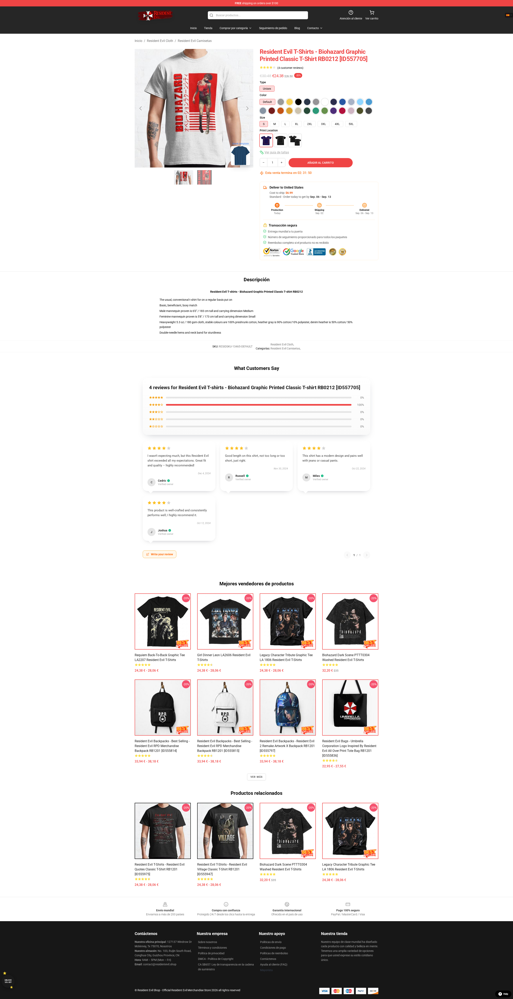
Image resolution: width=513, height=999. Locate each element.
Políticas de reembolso (274, 953)
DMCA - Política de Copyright (215, 958)
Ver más (256, 777)
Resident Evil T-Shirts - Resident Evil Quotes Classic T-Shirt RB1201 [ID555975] (160, 869)
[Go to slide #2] (204, 177)
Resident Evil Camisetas (195, 41)
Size (262, 117)
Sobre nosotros (207, 942)
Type (263, 82)
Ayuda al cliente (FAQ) (273, 964)
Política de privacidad (211, 953)
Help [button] (505, 994)
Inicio (138, 41)
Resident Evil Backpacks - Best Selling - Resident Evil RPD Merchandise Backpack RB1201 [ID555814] (162, 746)
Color (263, 95)
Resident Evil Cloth (160, 41)
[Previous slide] (141, 108)
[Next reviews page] (366, 555)
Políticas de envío (271, 942)
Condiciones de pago (273, 947)
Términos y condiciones (212, 947)
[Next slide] (247, 108)
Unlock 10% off (8, 981)
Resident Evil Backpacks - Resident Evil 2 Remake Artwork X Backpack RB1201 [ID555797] (287, 746)
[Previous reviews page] (347, 555)
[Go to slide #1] (183, 177)
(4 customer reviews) (290, 67)
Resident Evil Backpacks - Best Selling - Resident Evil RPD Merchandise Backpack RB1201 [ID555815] (224, 746)
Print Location (269, 130)
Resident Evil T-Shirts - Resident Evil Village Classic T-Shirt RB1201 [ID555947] (222, 869)
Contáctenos (268, 958)
